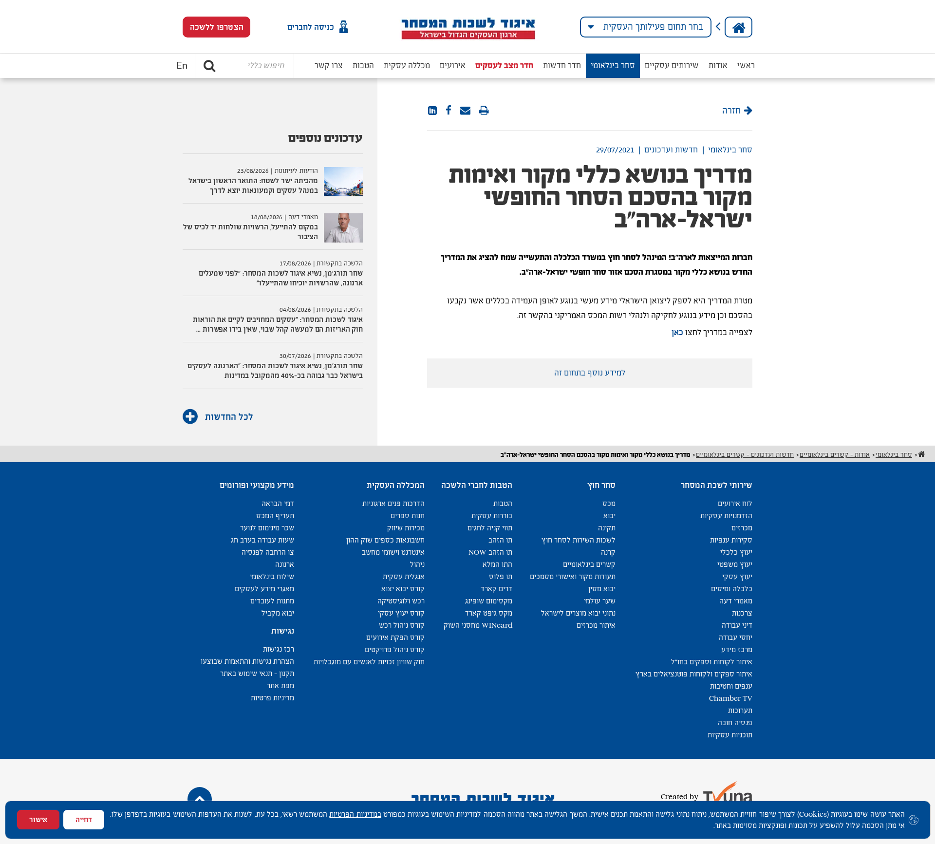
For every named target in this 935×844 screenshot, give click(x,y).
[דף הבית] (738, 27)
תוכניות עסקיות (730, 734)
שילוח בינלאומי (272, 576)
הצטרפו (216, 27)
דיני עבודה (737, 625)
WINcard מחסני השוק (478, 625)
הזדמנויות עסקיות (726, 515)
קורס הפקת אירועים (395, 637)
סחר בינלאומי (613, 65)
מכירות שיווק (406, 527)
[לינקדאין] (432, 111)
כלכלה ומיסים (731, 588)
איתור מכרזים (596, 625)
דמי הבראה (278, 503)
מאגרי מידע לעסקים (264, 588)
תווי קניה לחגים (490, 527)
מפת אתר (280, 685)
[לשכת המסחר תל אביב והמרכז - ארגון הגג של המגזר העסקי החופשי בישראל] (468, 27)
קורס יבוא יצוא (403, 588)
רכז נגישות (278, 649)
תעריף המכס (275, 515)
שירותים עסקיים (672, 65)
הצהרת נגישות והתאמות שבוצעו (247, 661)
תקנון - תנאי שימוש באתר (257, 673)
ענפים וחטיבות (731, 686)
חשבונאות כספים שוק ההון (385, 539)
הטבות (363, 65)
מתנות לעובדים (272, 600)
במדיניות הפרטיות (355, 814)
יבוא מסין (602, 588)
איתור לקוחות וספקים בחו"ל (711, 661)
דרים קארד (496, 588)
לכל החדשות (228, 416)
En (181, 66)
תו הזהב (500, 539)
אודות (718, 65)
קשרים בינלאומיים (589, 564)
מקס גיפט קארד (488, 613)
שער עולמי (600, 600)
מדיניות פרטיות (272, 697)
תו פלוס (500, 576)
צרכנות (742, 613)
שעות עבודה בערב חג (262, 539)
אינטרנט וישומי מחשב (393, 552)
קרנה (608, 552)
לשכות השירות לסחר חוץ (579, 539)
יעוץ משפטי (734, 564)
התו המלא (497, 564)
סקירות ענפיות (731, 539)
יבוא (609, 515)
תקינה (607, 527)
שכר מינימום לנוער (267, 527)
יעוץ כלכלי (736, 552)
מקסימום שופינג (488, 600)
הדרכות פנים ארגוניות (393, 503)
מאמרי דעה (735, 600)
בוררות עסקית (491, 515)
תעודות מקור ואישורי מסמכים (573, 576)
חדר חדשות (562, 65)
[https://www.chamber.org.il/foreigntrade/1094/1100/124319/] (465, 111)
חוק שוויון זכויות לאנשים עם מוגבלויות (369, 661)
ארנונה (284, 564)
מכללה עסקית (407, 65)
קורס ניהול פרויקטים (395, 649)
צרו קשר (329, 65)
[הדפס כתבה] (484, 111)
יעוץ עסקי (737, 576)
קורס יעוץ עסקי (401, 613)
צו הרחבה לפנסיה (268, 552)
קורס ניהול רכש (402, 625)
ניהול (417, 564)
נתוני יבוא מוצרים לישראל (578, 613)
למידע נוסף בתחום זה (589, 373)
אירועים (453, 65)
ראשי (746, 65)
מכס (609, 503)
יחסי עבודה (735, 637)
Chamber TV (730, 698)
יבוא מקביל (278, 613)
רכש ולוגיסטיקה (401, 600)
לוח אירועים (735, 503)
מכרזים (741, 527)
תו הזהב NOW (490, 552)
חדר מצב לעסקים (504, 65)
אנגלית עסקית (404, 576)
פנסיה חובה (735, 722)
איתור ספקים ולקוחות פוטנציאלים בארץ (694, 673)
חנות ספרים (408, 515)
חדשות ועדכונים (671, 150)
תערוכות (740, 710)
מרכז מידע (736, 649)
